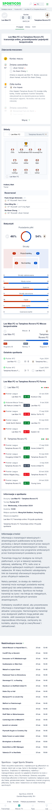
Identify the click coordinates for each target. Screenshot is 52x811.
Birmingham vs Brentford (12, 741)
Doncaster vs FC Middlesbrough (14, 658)
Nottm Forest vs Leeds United (13, 736)
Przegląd (19, 27)
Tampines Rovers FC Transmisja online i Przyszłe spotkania (22, 525)
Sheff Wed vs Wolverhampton (13, 714)
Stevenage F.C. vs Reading (12, 680)
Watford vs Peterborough (12, 703)
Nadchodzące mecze (12, 643)
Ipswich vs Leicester (10, 725)
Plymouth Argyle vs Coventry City (15, 731)
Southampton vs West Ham (12, 664)
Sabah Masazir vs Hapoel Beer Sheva (16, 648)
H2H (34, 27)
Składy (27, 27)
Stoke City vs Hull (9, 691)
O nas (9, 802)
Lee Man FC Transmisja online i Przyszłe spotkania (23, 519)
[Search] (30, 3)
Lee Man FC (9, 334)
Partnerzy (41, 802)
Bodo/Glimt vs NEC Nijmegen (13, 747)
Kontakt (16, 802)
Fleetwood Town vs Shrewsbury (14, 675)
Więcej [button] (24, 120)
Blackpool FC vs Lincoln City (13, 697)
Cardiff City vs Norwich (11, 653)
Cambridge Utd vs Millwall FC (13, 720)
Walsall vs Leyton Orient (11, 669)
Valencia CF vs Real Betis (12, 752)
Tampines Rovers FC (43, 336)
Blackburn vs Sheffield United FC (15, 686)
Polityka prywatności (28, 802)
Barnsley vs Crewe (9, 709)
